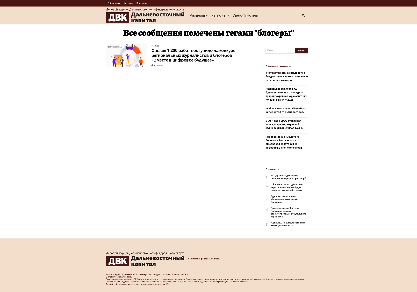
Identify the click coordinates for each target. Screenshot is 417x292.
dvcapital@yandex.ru (122, 277)
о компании (114, 3)
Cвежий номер (245, 15)
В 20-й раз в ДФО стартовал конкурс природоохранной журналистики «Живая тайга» (284, 124)
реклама (128, 3)
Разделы (197, 15)
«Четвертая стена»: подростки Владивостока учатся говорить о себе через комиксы (287, 76)
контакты (142, 3)
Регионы (218, 15)
